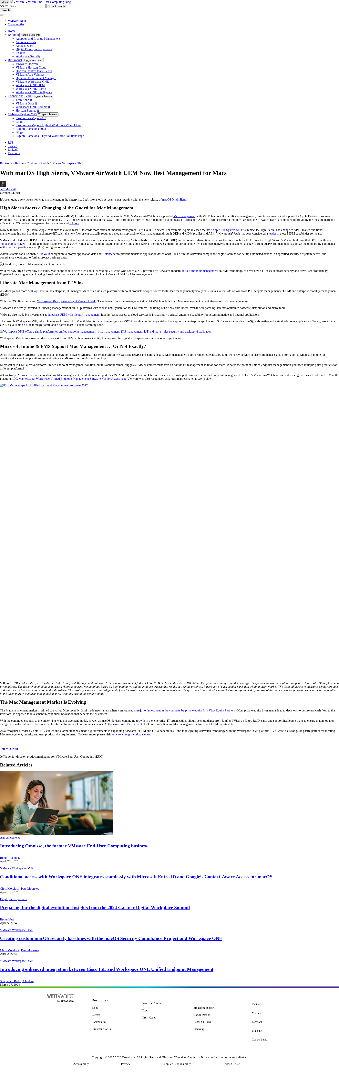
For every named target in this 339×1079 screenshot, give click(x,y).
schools (74, 223)
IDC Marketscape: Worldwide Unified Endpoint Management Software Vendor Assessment (69, 378)
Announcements (10, 837)
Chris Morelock (9, 888)
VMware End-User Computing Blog (48, 2)
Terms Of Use (231, 1063)
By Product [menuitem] (15, 60)
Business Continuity (27, 163)
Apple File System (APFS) (229, 230)
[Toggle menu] (1, 15)
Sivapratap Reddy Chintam (17, 981)
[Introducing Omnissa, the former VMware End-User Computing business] (56, 834)
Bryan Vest (7, 919)
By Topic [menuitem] (13, 34)
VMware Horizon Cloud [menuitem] (31, 67)
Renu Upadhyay (10, 857)
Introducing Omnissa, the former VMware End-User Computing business (74, 845)
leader (272, 233)
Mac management (184, 216)
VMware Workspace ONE (66, 163)
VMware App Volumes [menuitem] (30, 74)
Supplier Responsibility (176, 1063)
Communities (16, 24)
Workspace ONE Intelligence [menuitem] (34, 92)
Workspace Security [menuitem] (28, 56)
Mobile (45, 163)
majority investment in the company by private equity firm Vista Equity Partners (185, 710)
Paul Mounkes (30, 888)
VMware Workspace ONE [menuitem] (32, 81)
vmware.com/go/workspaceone (130, 734)
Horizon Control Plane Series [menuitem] (34, 71)
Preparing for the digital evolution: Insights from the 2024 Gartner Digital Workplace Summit (95, 907)
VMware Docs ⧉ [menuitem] (26, 103)
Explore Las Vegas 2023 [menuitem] (31, 118)
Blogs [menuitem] (19, 121)
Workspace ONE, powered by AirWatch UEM (66, 301)
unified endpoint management (199, 270)
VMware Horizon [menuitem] (27, 64)
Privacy (125, 1063)
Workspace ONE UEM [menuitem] (30, 85)
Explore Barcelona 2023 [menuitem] (31, 128)
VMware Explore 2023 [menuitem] (22, 114)
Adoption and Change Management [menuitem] (38, 38)
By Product (7, 163)
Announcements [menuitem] (26, 42)
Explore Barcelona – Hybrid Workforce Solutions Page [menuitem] (50, 136)
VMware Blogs (17, 20)
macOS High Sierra (174, 199)
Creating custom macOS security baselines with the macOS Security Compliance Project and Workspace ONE (111, 938)
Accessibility (81, 1063)
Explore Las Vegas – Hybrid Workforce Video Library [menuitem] (49, 125)
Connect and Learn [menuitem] (20, 96)
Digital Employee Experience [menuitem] (34, 49)
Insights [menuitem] (20, 52)
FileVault (44, 254)
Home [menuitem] (11, 31)
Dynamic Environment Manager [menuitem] (36, 78)
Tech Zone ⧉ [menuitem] (24, 100)
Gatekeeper (109, 254)
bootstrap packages (13, 243)
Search (4, 6)
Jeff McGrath (8, 189)
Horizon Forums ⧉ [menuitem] (27, 110)
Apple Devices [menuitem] (25, 45)
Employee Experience (13, 899)
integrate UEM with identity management (73, 314)
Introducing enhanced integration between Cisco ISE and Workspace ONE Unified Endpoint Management (106, 969)
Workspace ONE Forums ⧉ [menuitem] (33, 107)
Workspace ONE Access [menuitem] (31, 88)
